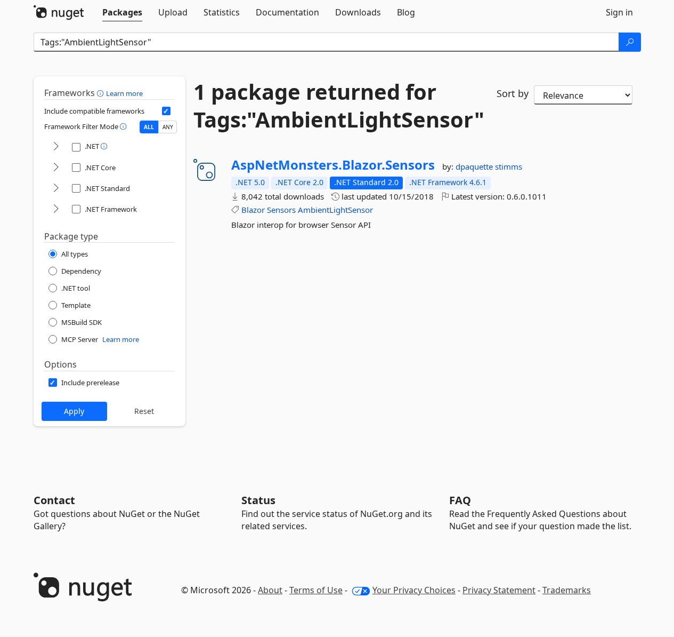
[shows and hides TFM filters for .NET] (56, 147)
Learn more (124, 93)
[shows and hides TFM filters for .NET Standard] (56, 188)
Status (258, 500)
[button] (101, 93)
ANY (168, 127)
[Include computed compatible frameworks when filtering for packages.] (166, 111)
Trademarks (566, 590)
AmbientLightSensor (335, 209)
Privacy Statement (498, 590)
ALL (149, 127)
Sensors (281, 209)
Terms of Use (316, 590)
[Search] (630, 42)
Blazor (253, 209)
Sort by (513, 93)
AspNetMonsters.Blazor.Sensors (333, 165)
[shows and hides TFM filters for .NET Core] (56, 167)
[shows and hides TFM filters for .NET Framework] (56, 209)
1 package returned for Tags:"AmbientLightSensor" (337, 105)
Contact (54, 500)
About (270, 590)
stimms (508, 166)
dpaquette (475, 166)
